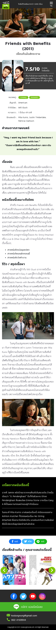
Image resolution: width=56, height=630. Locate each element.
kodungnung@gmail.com (24, 615)
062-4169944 (18, 620)
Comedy (23, 97)
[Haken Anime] (14, 570)
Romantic (34, 97)
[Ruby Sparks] (41, 570)
